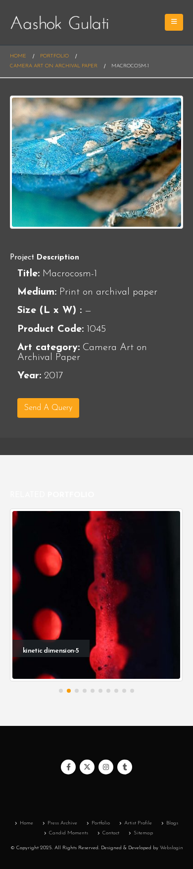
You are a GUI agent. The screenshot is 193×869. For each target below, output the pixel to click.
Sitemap (143, 833)
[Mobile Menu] (174, 22)
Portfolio (101, 823)
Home (26, 823)
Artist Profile (138, 823)
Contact (110, 833)
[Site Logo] (59, 22)
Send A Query (48, 408)
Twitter (87, 767)
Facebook (68, 767)
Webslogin (171, 848)
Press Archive (62, 823)
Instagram (105, 767)
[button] (61, 690)
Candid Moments (68, 833)
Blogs (172, 823)
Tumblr (124, 767)
